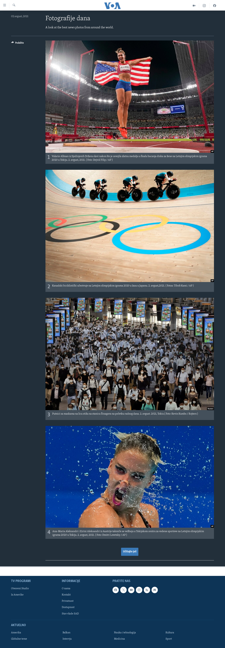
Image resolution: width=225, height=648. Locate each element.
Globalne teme (19, 639)
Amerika (16, 632)
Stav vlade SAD (70, 613)
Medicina (119, 639)
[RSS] (147, 590)
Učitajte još (129, 551)
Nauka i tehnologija (125, 632)
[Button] (17, 43)
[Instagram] (204, 5)
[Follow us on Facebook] (115, 590)
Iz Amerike (17, 595)
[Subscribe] (155, 590)
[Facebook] (215, 5)
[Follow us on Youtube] (131, 590)
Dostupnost (68, 607)
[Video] (194, 5)
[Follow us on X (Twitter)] (123, 590)
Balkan (66, 632)
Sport (169, 639)
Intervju (67, 639)
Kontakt (66, 595)
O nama (66, 588)
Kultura (170, 632)
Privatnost (67, 601)
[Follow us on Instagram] (139, 590)
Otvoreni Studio (20, 588)
